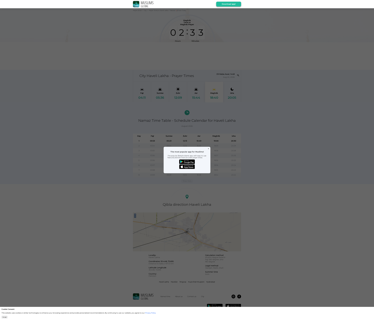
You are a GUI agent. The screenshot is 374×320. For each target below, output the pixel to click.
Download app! (229, 4)
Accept (5, 317)
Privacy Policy (150, 313)
